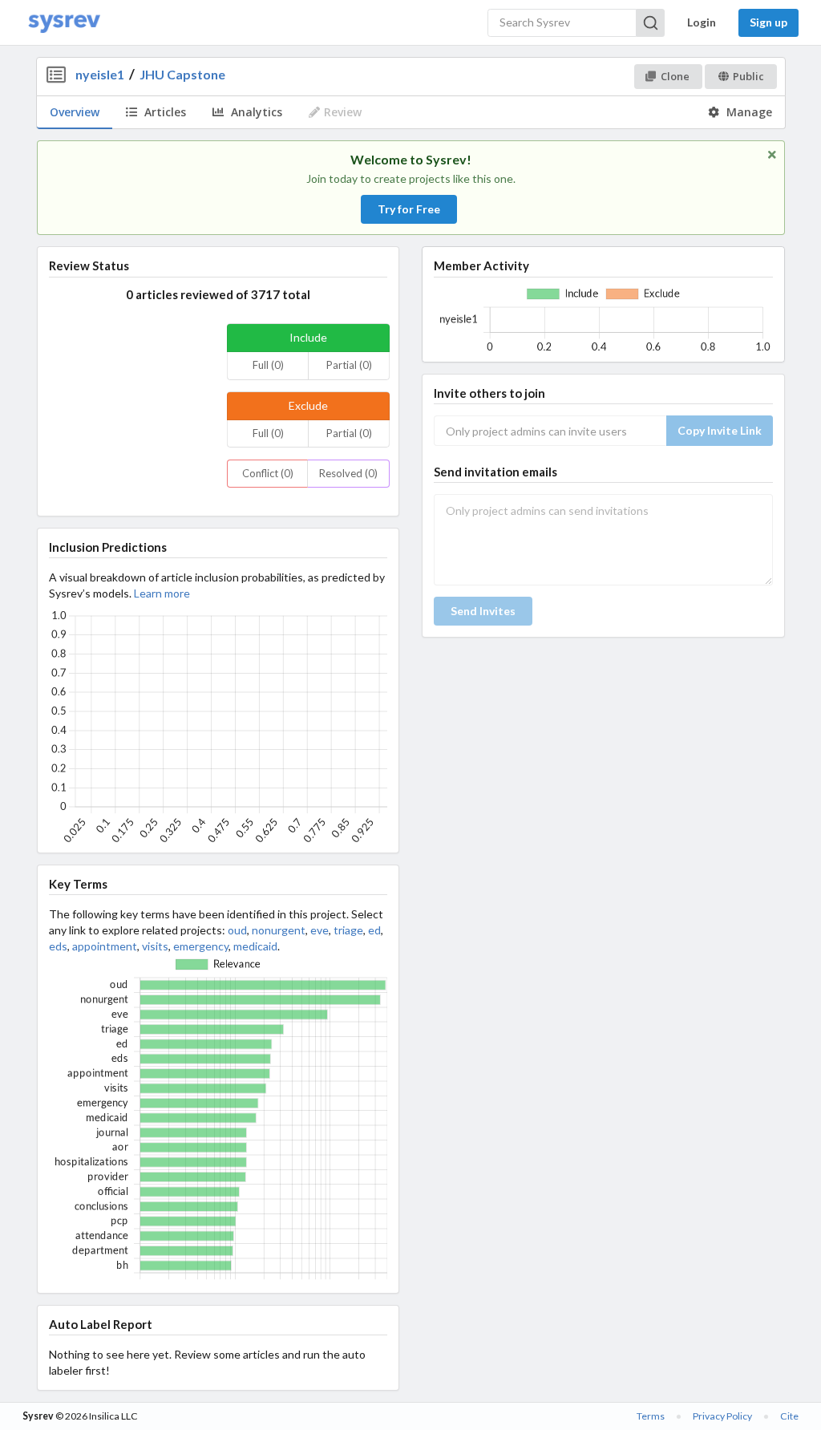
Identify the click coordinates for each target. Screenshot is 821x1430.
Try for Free (409, 209)
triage (348, 930)
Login (701, 22)
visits (155, 946)
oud (237, 930)
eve (319, 930)
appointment (104, 946)
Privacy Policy (722, 1416)
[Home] (64, 23)
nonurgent (278, 930)
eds (58, 946)
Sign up (768, 22)
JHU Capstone (182, 74)
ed (374, 930)
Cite (789, 1416)
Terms (651, 1416)
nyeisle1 (99, 74)
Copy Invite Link (719, 430)
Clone (675, 76)
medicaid (255, 946)
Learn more (162, 593)
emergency (201, 946)
